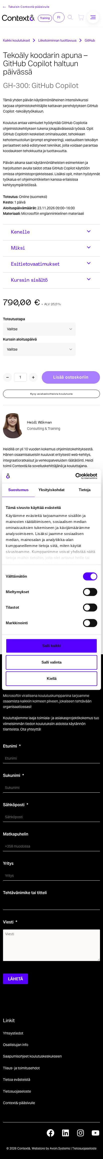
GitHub (90, 40)
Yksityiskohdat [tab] (51, 490)
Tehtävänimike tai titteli (25, 892)
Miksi (18, 248)
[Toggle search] (70, 17)
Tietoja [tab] (85, 490)
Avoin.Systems (60, 1148)
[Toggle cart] (81, 17)
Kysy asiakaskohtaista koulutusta (51, 393)
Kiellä (51, 678)
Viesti (8, 922)
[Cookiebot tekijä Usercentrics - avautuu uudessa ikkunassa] (75, 476)
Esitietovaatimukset (35, 264)
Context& (23, 1148)
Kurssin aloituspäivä (20, 339)
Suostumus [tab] (18, 490)
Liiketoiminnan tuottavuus (57, 40)
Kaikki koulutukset (16, 40)
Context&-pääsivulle (19, 1103)
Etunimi (10, 746)
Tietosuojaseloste (17, 1091)
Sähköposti (13, 804)
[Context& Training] (18, 17)
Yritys (8, 863)
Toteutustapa (14, 319)
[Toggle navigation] (93, 17)
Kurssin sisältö (29, 280)
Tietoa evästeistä (16, 1079)
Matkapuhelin (15, 834)
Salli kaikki (51, 646)
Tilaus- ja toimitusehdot (21, 1068)
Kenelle (20, 232)
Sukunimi (11, 775)
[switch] (90, 592)
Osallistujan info (15, 1044)
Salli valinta (52, 662)
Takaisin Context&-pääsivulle (29, 7)
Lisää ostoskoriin (70, 377)
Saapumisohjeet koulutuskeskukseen (32, 1056)
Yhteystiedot (13, 1033)
